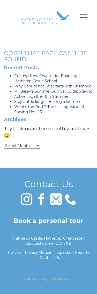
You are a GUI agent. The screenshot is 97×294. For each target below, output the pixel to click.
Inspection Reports (72, 252)
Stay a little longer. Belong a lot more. (48, 101)
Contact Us (50, 257)
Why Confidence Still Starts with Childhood (53, 86)
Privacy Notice (38, 252)
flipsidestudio (62, 278)
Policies (14, 252)
